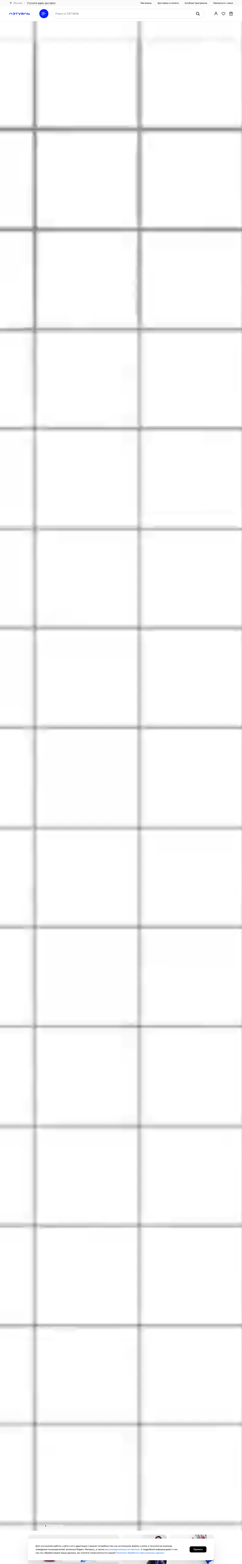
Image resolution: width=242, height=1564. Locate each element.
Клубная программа (196, 3)
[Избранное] (223, 14)
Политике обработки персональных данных (140, 1552)
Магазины (146, 3)
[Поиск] (198, 13)
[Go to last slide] (19, 772)
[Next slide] (222, 772)
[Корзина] (231, 14)
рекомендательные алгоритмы (122, 1549)
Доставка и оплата (168, 3)
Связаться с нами (223, 3)
